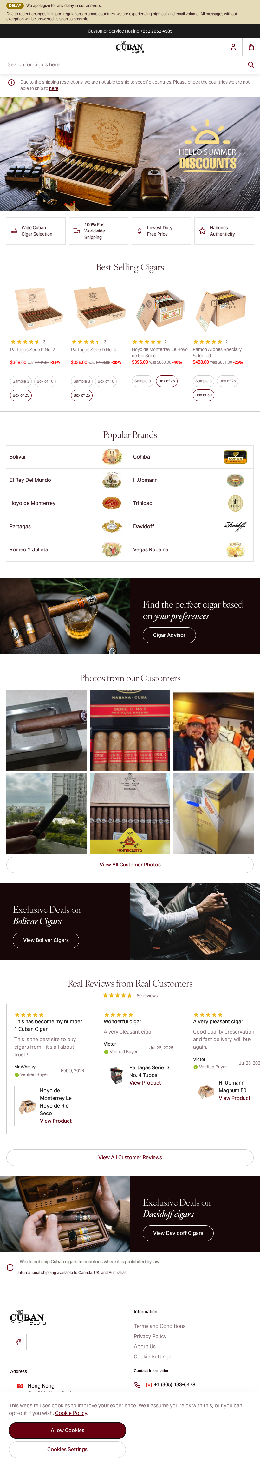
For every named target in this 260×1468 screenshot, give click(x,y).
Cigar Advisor (169, 635)
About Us (145, 1346)
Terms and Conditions (159, 1326)
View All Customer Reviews (130, 1157)
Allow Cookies (67, 1430)
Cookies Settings (67, 1449)
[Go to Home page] (130, 47)
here (53, 88)
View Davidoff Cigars (178, 1233)
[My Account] (233, 47)
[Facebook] (18, 1342)
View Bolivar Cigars (46, 940)
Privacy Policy (150, 1336)
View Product (56, 1121)
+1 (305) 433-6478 (174, 1384)
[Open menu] (9, 47)
